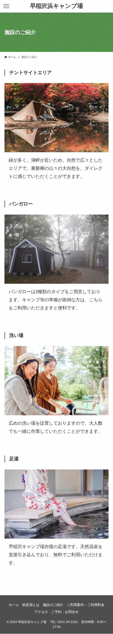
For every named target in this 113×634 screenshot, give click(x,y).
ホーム (14, 605)
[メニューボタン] (6, 6)
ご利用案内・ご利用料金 (85, 605)
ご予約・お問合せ (65, 612)
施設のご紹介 (53, 605)
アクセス (41, 612)
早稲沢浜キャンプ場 (56, 6)
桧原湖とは (30, 605)
